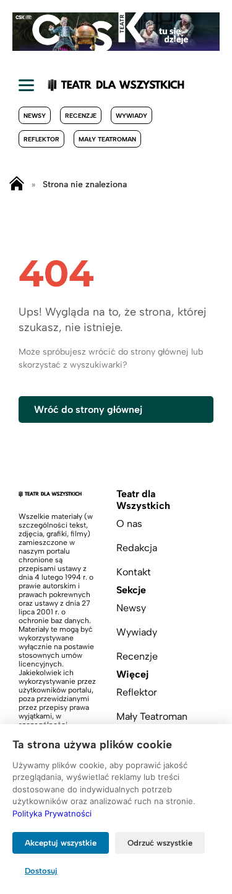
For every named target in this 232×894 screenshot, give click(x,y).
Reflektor (41, 139)
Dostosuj (41, 870)
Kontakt (133, 572)
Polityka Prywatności (52, 813)
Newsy (35, 116)
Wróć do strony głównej (88, 409)
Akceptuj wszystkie (61, 843)
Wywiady (131, 116)
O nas (129, 523)
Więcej (132, 674)
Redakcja (136, 548)
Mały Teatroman (107, 139)
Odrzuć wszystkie (159, 843)
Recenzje (81, 116)
